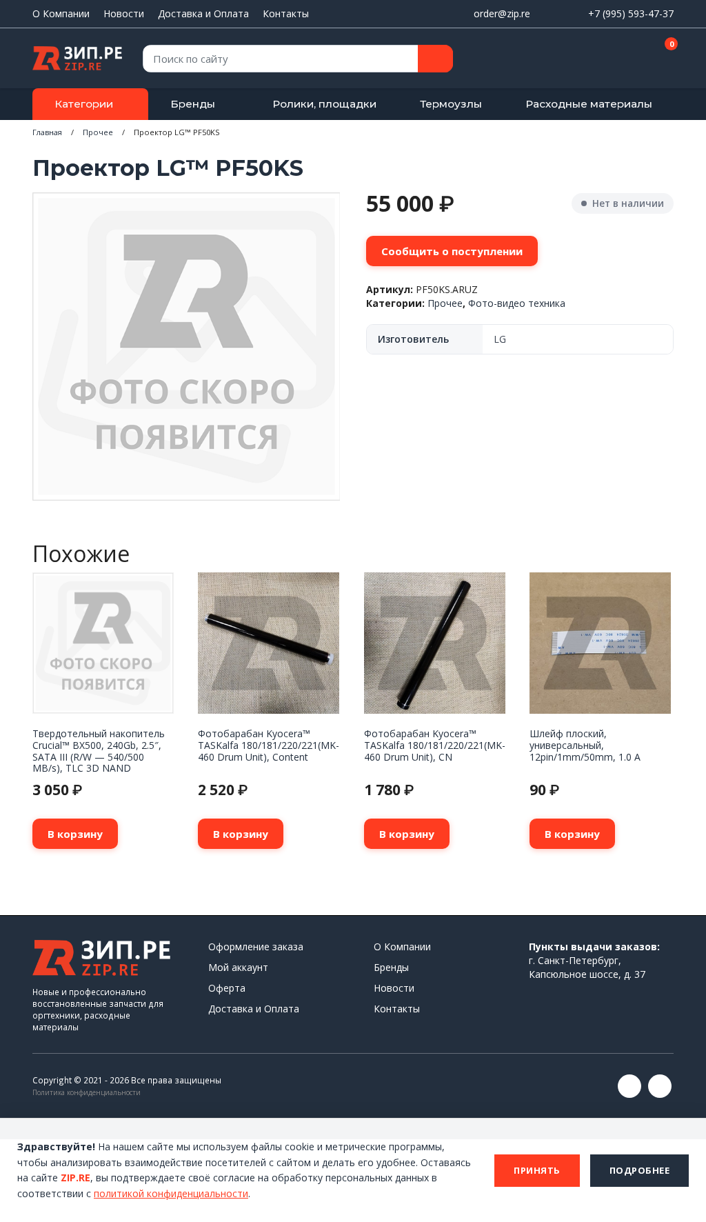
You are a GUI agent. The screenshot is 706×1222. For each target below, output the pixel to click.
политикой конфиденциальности (171, 1193)
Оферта (226, 987)
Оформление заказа (255, 946)
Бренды (192, 103)
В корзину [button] (75, 834)
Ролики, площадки (324, 103)
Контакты (286, 13)
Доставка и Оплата (203, 13)
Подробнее (639, 1170)
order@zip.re (502, 13)
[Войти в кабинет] (614, 59)
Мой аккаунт (238, 967)
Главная (47, 132)
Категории (83, 103)
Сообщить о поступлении (452, 251)
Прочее (98, 132)
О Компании (61, 13)
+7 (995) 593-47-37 (631, 13)
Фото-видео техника (516, 303)
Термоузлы (451, 103)
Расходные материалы (588, 103)
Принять (537, 1170)
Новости (123, 13)
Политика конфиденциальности (86, 1092)
